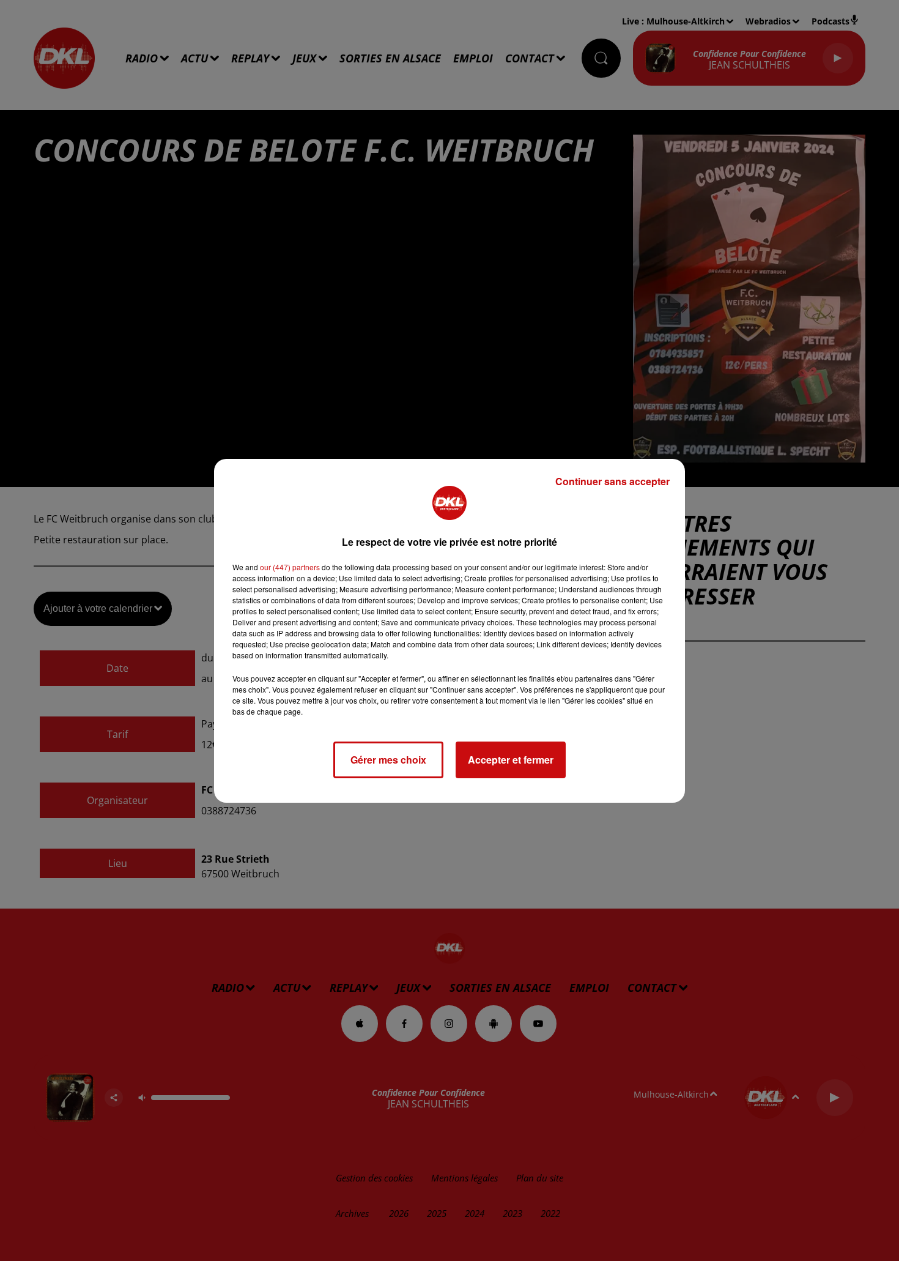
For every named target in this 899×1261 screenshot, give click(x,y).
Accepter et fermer (510, 760)
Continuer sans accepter (612, 481)
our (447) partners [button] (290, 567)
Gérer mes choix (388, 760)
